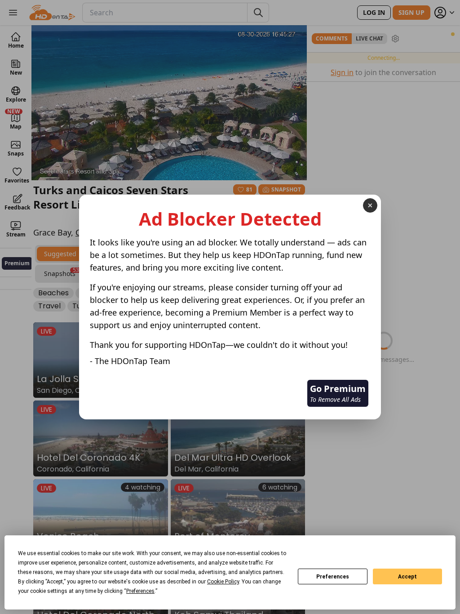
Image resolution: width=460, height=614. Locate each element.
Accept (407, 577)
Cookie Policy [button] (223, 581)
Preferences (332, 577)
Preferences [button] (140, 591)
